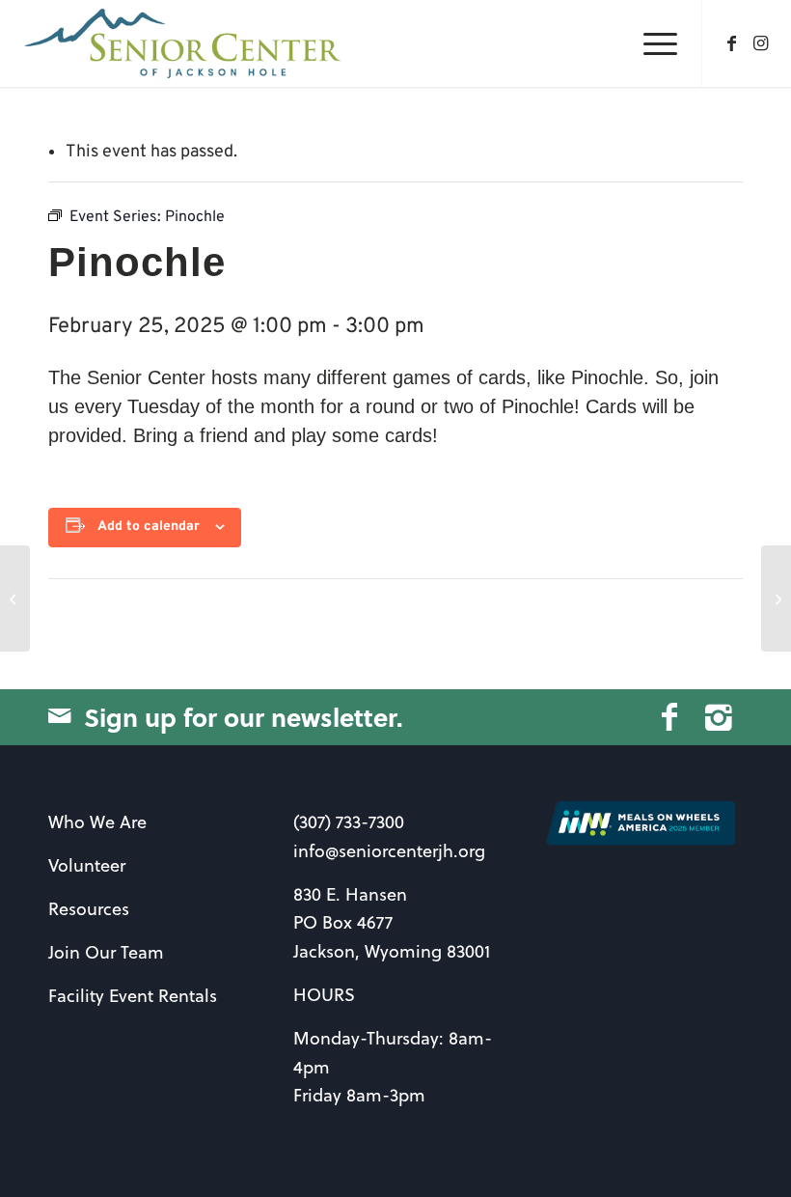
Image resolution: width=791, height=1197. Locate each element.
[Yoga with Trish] (15, 598)
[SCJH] (184, 43)
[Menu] (650, 43)
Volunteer (86, 865)
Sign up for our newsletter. (243, 717)
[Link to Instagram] (761, 43)
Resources (88, 909)
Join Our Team (106, 952)
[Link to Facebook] (732, 43)
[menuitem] (650, 43)
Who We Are (97, 822)
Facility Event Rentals (132, 996)
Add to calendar (148, 526)
